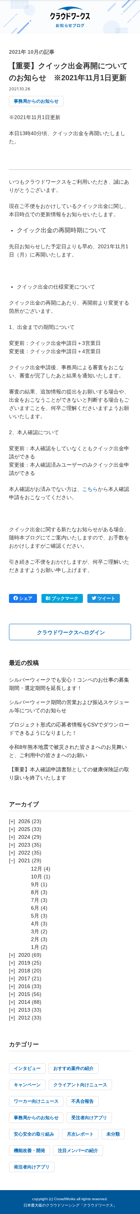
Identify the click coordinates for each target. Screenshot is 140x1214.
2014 (24, 1002)
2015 (24, 994)
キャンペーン (27, 1084)
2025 (24, 829)
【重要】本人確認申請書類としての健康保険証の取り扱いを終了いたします (69, 773)
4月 (35, 924)
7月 (35, 900)
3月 (35, 931)
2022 (24, 853)
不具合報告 (82, 1101)
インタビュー (27, 1068)
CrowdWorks (64, 1199)
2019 (24, 963)
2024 (24, 837)
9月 (35, 884)
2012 (24, 1018)
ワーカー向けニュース (36, 1101)
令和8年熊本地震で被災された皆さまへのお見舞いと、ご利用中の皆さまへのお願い (68, 751)
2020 (24, 955)
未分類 (113, 1134)
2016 (24, 986)
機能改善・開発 (29, 1150)
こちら (90, 489)
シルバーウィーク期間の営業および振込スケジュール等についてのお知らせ (69, 706)
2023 (24, 845)
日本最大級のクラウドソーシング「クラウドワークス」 (70, 1205)
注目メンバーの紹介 (78, 1150)
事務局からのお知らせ (36, 101)
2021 (24, 860)
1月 (35, 947)
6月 (35, 908)
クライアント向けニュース (80, 1084)
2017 (24, 978)
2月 (35, 939)
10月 (36, 877)
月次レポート (80, 1134)
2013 (24, 1010)
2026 (24, 821)
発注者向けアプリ (32, 1167)
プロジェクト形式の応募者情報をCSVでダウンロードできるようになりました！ (69, 729)
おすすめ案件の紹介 (73, 1068)
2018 (24, 971)
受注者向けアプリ (89, 1117)
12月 (36, 869)
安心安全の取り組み (34, 1134)
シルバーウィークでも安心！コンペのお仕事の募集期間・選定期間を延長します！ (69, 684)
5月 (35, 916)
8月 (35, 892)
